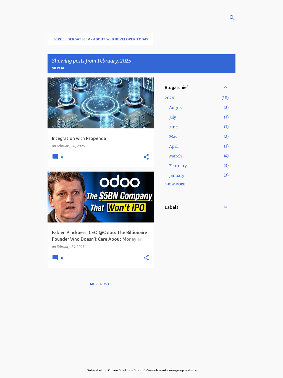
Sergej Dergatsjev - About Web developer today (101, 39)
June (173, 127)
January (176, 175)
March (175, 156)
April (174, 146)
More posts (101, 284)
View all (59, 68)
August (176, 107)
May (173, 136)
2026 (169, 97)
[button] (146, 157)
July (172, 117)
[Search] (232, 17)
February (178, 165)
